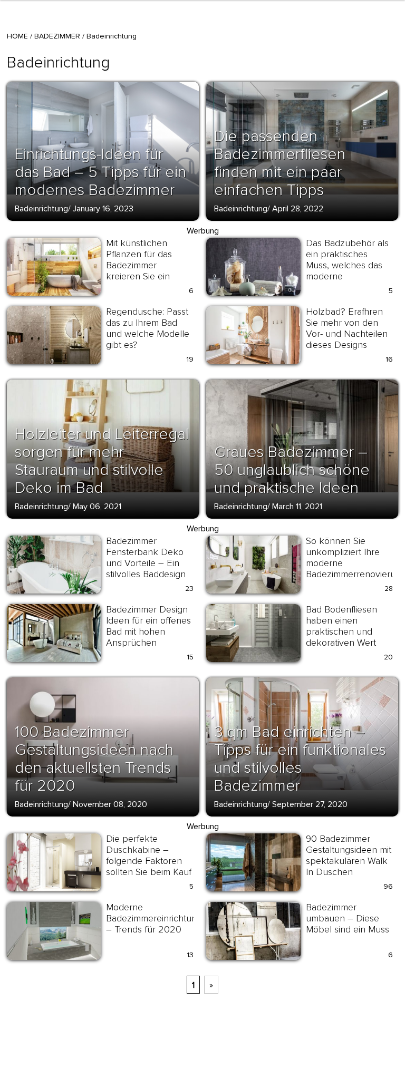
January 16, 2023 (103, 208)
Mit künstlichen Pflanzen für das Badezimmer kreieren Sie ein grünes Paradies (139, 265)
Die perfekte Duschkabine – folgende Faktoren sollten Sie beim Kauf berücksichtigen (148, 861)
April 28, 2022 (297, 208)
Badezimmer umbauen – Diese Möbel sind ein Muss (347, 918)
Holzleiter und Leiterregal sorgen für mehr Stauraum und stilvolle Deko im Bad (102, 461)
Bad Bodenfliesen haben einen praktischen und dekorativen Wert (341, 626)
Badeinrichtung (41, 208)
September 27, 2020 (310, 804)
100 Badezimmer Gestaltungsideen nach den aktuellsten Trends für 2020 (94, 758)
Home (17, 36)
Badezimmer (57, 36)
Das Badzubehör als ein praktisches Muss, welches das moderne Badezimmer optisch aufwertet (347, 270)
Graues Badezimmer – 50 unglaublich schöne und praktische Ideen (292, 470)
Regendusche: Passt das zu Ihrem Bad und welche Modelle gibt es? (147, 328)
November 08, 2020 (110, 804)
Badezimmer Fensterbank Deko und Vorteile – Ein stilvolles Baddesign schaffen (146, 563)
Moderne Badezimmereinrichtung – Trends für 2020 (154, 918)
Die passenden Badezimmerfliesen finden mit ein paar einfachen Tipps (279, 163)
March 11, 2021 (297, 506)
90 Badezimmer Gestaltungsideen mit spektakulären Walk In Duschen (348, 855)
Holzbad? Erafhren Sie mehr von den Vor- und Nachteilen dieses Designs (347, 328)
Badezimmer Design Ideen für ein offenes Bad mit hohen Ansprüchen (148, 626)
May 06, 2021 (97, 506)
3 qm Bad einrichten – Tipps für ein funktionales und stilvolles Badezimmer (300, 758)
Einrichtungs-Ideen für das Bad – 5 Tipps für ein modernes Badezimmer (100, 172)
